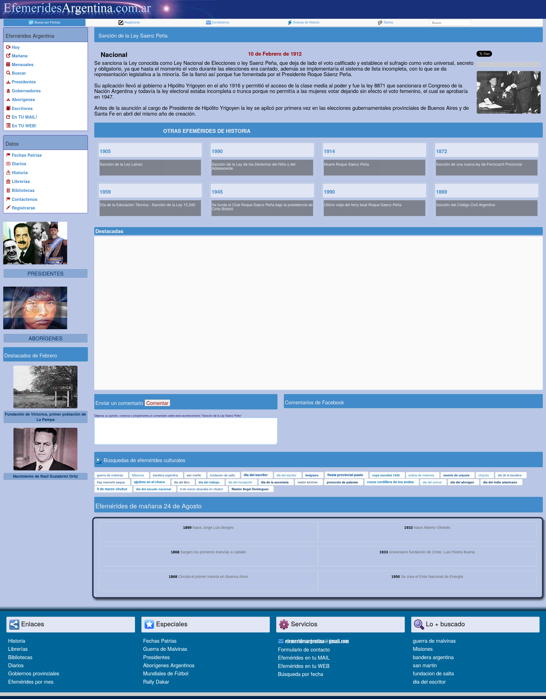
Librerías (18, 648)
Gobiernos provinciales (33, 673)
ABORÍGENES (45, 338)
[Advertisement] (430, 34)
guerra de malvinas (434, 640)
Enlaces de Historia (305, 22)
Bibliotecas (20, 657)
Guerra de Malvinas (165, 648)
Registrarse (131, 22)
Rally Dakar (156, 681)
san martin (425, 665)
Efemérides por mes (31, 681)
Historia (16, 640)
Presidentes (156, 657)
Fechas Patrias (160, 640)
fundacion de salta (433, 673)
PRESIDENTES (46, 273)
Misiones (423, 648)
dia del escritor (429, 681)
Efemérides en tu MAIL (304, 657)
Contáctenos (220, 22)
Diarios (388, 22)
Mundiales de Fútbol (165, 673)
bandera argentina (433, 657)
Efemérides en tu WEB (304, 665)
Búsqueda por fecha (300, 673)
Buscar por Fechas (47, 22)
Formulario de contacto (304, 649)
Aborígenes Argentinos (169, 665)
